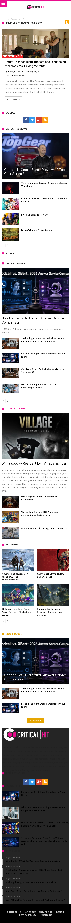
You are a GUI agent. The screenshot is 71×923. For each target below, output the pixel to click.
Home (4, 19)
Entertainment (12, 56)
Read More (12, 99)
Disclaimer (46, 915)
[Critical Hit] (35, 3)
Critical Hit (14, 912)
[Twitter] (32, 120)
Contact (30, 912)
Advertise (46, 912)
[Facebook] (26, 120)
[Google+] (39, 120)
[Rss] (45, 120)
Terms (60, 912)
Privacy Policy (27, 915)
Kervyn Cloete (15, 71)
